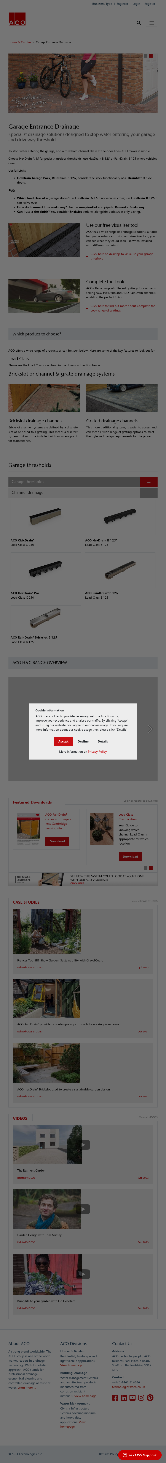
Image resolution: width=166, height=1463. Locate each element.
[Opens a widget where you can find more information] (140, 1455)
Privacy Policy (97, 752)
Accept (63, 741)
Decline (83, 741)
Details (103, 741)
